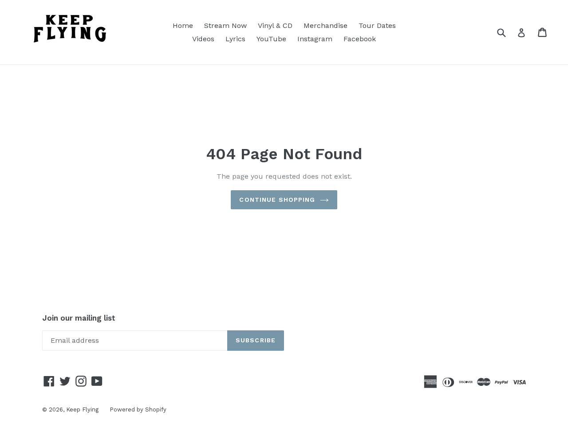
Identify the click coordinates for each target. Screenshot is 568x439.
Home (183, 25)
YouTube (271, 39)
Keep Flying (82, 409)
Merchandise (325, 25)
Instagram (314, 39)
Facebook (359, 39)
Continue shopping (277, 199)
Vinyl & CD (275, 25)
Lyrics (235, 39)
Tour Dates (377, 25)
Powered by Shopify (138, 409)
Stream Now (225, 25)
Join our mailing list (78, 318)
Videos (203, 39)
